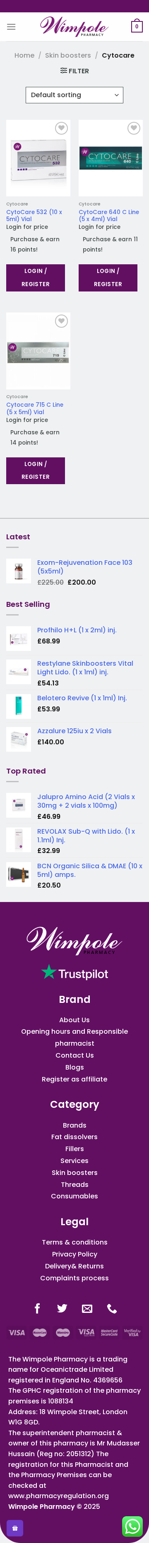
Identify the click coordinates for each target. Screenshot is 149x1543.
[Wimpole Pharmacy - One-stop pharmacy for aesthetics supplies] (74, 26)
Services (74, 1160)
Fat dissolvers (74, 1137)
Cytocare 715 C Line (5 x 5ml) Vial (34, 408)
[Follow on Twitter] (62, 1309)
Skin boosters (68, 55)
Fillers (74, 1149)
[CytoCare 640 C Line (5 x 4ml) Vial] (111, 158)
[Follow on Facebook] (37, 1309)
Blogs (74, 1067)
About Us (74, 1020)
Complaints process (74, 1278)
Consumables (74, 1196)
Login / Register (36, 277)
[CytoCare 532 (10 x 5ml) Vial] (38, 158)
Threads (75, 1184)
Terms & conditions (75, 1242)
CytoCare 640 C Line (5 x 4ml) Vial (109, 216)
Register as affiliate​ (74, 1079)
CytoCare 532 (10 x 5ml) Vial (34, 216)
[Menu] (11, 26)
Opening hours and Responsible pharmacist (74, 1037)
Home (24, 55)
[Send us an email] (87, 1309)
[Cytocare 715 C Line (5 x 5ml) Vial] (38, 350)
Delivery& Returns (74, 1266)
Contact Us (74, 1055)
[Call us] (112, 1309)
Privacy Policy (74, 1254)
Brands (75, 1125)
